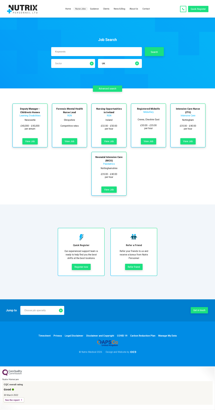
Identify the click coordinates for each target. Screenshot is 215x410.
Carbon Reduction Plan (142, 335)
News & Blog (119, 9)
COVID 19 (122, 335)
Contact (146, 9)
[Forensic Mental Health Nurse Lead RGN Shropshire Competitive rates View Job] (69, 105)
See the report (12, 400)
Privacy (58, 335)
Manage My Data (167, 335)
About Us (134, 9)
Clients (106, 9)
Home (68, 9)
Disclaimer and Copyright (100, 335)
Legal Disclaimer (74, 335)
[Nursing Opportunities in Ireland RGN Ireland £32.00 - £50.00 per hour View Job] (109, 105)
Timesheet (44, 335)
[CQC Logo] (12, 375)
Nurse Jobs (80, 9)
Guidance (94, 9)
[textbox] (96, 51)
